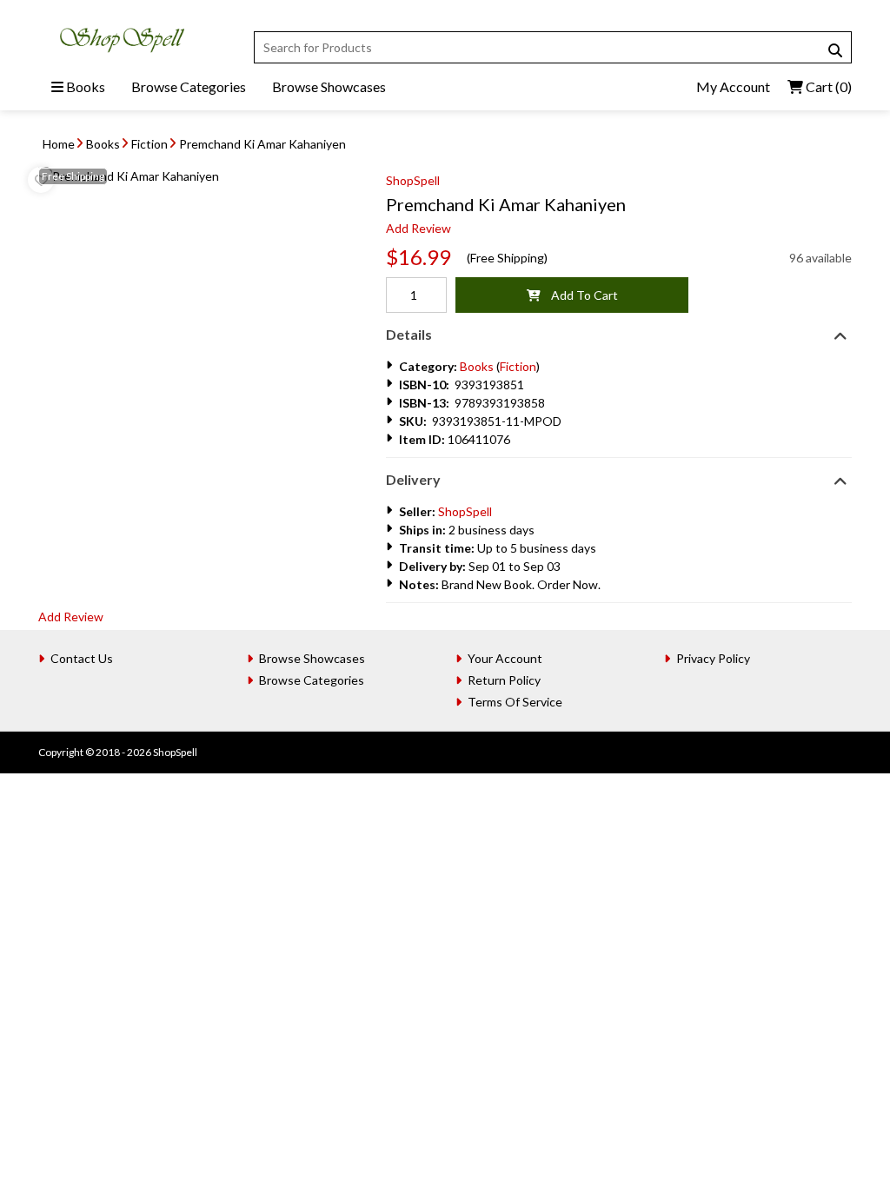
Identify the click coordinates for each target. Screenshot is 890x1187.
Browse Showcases (329, 86)
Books (84, 86)
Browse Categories (188, 86)
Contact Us (81, 658)
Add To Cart (579, 295)
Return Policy (504, 680)
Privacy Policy (713, 658)
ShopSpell (413, 180)
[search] (835, 50)
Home (59, 143)
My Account (733, 86)
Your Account (505, 658)
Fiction (149, 143)
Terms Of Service (515, 701)
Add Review (418, 228)
